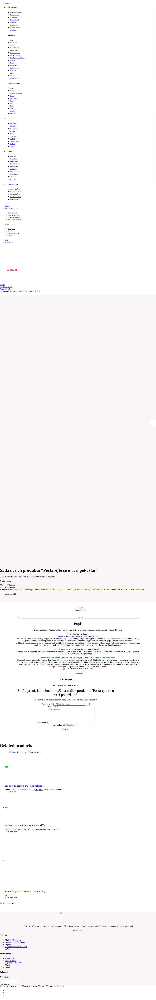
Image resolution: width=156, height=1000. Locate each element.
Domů (2, 285)
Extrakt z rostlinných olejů (17, 58)
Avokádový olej (14, 47)
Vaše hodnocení (59, 725)
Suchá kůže (13, 169)
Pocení (12, 111)
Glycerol (12, 60)
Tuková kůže (14, 174)
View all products (7, 903)
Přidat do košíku (11, 792)
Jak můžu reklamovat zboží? (16, 947)
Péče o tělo (13, 30)
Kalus (11, 106)
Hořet (11, 101)
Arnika (12, 45)
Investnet (60, 986)
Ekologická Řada (15, 194)
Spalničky (13, 139)
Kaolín (12, 63)
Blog (6, 240)
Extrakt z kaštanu (15, 55)
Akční (7, 206)
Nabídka (7, 3)
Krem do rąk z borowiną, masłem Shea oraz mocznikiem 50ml (78, 649)
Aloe (11, 40)
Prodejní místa (9, 242)
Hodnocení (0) (80, 610)
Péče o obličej (14, 25)
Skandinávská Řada (15, 197)
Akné (11, 88)
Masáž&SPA (13, 17)
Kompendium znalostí (11, 208)
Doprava (8, 944)
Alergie (12, 90)
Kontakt (10, 231)
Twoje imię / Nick (49, 704)
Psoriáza (12, 131)
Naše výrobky (78, 930)
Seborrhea (13, 136)
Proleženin (13, 128)
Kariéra (10, 235)
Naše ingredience (12, 213)
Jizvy (11, 103)
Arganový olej (14, 42)
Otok (11, 108)
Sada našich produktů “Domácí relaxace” (24, 786)
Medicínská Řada (15, 189)
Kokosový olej (14, 65)
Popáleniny (13, 123)
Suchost (12, 144)
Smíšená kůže (14, 166)
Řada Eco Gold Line (16, 191)
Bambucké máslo (15, 53)
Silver (12, 73)
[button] (7, 585)
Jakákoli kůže (14, 161)
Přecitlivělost (13, 126)
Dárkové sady (14, 199)
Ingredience (11, 35)
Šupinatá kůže (14, 171)
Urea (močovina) (15, 78)
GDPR (7, 949)
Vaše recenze (42, 723)
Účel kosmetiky (12, 7)
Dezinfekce (13, 98)
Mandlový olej (14, 70)
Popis (80, 608)
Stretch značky (14, 141)
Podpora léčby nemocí (14, 217)
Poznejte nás (11, 229)
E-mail (49, 707)
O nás (7, 224)
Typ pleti (10, 151)
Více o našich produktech (15, 219)
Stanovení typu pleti (13, 215)
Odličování (13, 22)
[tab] (80, 608)
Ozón (11, 75)
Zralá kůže (13, 179)
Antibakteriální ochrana (17, 12)
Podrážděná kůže (15, 164)
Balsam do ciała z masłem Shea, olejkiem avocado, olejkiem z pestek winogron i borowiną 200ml (78, 658)
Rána (11, 133)
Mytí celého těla (14, 20)
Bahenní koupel (14, 50)
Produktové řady (13, 184)
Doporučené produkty (13, 963)
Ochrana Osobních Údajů (15, 942)
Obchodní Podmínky (13, 940)
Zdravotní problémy (14, 83)
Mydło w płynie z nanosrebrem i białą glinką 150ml (78, 636)
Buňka (12, 96)
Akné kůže (13, 156)
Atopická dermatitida (16, 93)
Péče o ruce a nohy (15, 27)
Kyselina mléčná (15, 68)
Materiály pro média (13, 233)
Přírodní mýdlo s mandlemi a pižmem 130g (25, 891)
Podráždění (13, 113)
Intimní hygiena (14, 15)
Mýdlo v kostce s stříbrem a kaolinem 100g (25, 825)
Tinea (11, 146)
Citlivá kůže (13, 159)
